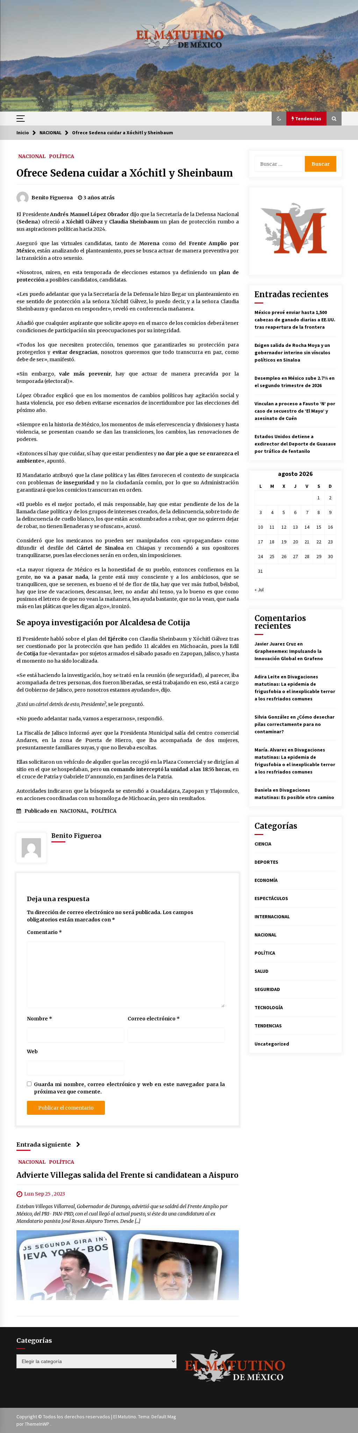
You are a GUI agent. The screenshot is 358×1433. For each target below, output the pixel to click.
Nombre (39, 1018)
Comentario (44, 932)
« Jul (259, 589)
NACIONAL (31, 156)
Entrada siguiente (43, 1144)
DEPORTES (266, 862)
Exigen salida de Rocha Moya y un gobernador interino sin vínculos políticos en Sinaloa (292, 352)
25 (272, 556)
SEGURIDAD (267, 989)
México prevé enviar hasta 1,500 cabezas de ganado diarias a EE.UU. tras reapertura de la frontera (295, 319)
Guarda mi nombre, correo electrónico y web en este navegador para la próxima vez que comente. (129, 1088)
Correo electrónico (154, 1018)
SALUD (261, 971)
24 (260, 556)
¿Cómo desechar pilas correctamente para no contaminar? (295, 724)
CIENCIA (263, 844)
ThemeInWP (37, 1424)
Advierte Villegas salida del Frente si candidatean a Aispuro (127, 1175)
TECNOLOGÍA (269, 1007)
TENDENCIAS (268, 1025)
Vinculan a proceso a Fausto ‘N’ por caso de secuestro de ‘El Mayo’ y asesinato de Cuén (295, 410)
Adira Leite (267, 676)
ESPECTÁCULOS (271, 898)
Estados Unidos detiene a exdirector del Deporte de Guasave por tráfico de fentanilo (295, 443)
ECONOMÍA (266, 880)
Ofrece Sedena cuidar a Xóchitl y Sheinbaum (124, 173)
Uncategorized (272, 1044)
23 (330, 542)
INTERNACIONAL (272, 916)
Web (32, 1051)
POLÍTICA (61, 156)
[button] (279, 119)
